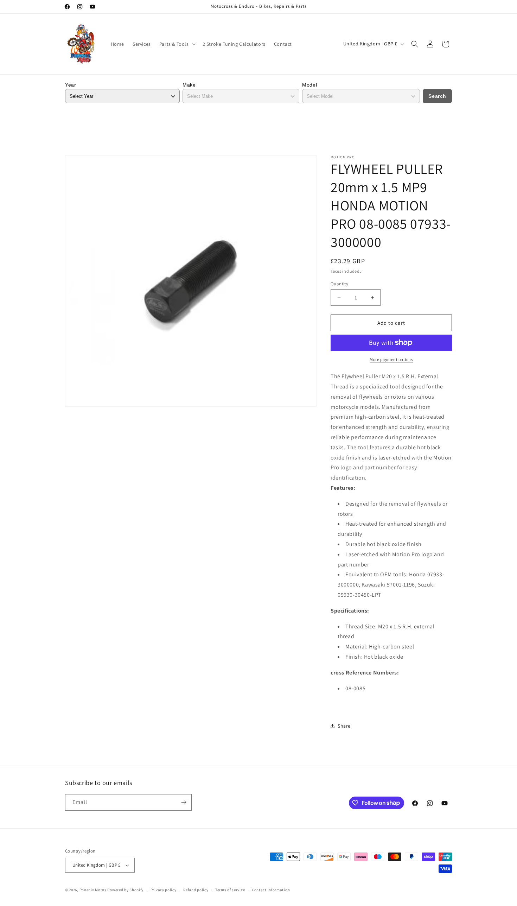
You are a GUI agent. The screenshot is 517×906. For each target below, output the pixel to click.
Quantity (339, 284)
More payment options (391, 359)
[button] (176, 44)
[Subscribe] (183, 802)
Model (309, 85)
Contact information (271, 889)
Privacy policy (164, 889)
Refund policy (195, 889)
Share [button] (344, 726)
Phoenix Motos (93, 889)
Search (437, 96)
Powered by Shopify (125, 889)
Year (70, 85)
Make (189, 85)
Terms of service (230, 889)
